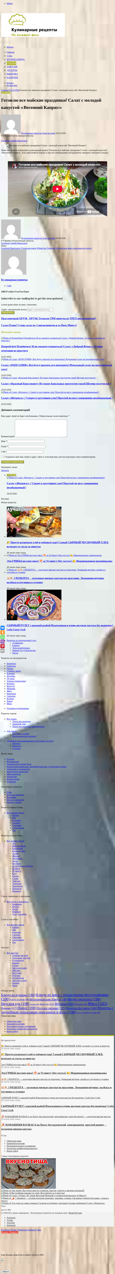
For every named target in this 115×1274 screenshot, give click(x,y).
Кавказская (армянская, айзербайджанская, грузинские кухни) (36, 766)
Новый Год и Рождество (24, 650)
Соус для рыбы (19, 914)
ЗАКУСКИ (12, 67)
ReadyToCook (75, 1213)
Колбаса (10, 683)
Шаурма (16, 970)
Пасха (15, 653)
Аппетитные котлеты (22, 866)
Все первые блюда (15, 813)
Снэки (15, 965)
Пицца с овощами (15, 800)
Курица (10, 698)
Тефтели (16, 881)
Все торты (12, 719)
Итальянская (13, 761)
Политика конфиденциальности (22, 1029)
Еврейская (12, 776)
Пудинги (16, 871)
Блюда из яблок (19, 999)
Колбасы (16, 863)
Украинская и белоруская (19, 764)
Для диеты (12, 731)
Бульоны (16, 820)
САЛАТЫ (11, 63)
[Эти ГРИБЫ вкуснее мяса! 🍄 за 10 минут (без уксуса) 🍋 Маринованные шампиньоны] (54, 555)
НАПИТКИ (12, 78)
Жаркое (15, 856)
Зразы (15, 861)
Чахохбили (17, 886)
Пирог (27, 1008)
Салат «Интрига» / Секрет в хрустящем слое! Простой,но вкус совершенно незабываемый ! (57, 398)
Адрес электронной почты (14, 309)
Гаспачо (16, 823)
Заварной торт (19, 724)
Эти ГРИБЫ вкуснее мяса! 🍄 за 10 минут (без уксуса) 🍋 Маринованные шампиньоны (59, 561)
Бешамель (17, 904)
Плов (9, 792)
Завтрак (35, 1004)
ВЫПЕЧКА (12, 74)
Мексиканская (13, 774)
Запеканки (17, 858)
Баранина (11, 663)
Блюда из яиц (18, 851)
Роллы (15, 876)
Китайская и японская (17, 771)
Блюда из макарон (15, 795)
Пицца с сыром (14, 802)
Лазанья (16, 868)
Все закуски (12, 953)
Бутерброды (18, 960)
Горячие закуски (20, 955)
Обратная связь (14, 1021)
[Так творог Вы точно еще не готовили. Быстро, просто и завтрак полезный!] (42, 1190)
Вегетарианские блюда (48, 999)
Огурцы (10, 678)
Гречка (10, 668)
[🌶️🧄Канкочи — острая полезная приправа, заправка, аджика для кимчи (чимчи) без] (57, 1200)
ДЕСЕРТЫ (12, 70)
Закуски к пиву (19, 968)
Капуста (11, 686)
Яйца (9, 703)
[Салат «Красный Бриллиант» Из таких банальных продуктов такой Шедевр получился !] (48, 378)
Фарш (9, 701)
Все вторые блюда (15, 841)
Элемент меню (14, 671)
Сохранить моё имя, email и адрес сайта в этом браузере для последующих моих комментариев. (50, 457)
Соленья (16, 748)
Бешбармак (17, 848)
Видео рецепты (84, 999)
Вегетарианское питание (24, 736)
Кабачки (11, 673)
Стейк (15, 878)
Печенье (9, 1008)
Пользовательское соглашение (21, 1026)
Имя (4, 441)
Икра (14, 985)
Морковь (11, 688)
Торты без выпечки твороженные (28, 726)
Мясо (9, 691)
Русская (10, 759)
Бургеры (16, 975)
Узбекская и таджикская (18, 769)
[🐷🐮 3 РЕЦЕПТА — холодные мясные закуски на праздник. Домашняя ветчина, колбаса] (60, 572)
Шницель (16, 888)
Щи (14, 818)
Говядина (11, 666)
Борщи (15, 815)
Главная (10, 52)
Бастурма (16, 973)
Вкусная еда (15, 1004)
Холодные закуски (21, 958)
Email (4, 446)
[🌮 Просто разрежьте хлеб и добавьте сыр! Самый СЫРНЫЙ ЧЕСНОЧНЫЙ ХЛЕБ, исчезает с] (34, 536)
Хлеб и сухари (92, 1013)
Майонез (16, 912)
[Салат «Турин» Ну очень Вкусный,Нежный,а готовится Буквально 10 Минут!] (44, 1195)
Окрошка (16, 825)
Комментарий (7, 436)
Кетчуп (15, 907)
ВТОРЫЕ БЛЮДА (16, 59)
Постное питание (20, 734)
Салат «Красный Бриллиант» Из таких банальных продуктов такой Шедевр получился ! (56, 384)
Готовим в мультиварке (18, 708)
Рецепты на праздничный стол (21, 640)
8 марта (15, 645)
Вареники (11, 797)
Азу (14, 843)
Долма (15, 853)
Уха (14, 830)
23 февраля (17, 643)
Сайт (3, 451)
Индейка (11, 676)
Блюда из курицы (18, 995)
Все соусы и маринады (17, 901)
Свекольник (18, 828)
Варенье (16, 743)
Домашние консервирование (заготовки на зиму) (30, 741)
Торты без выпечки (21, 721)
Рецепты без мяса (81, 1008)
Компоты (16, 746)
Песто (15, 909)
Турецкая (11, 781)
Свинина (11, 696)
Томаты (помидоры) (16, 681)
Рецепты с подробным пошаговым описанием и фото (57, 1010)
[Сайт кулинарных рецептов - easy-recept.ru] (33, 36)
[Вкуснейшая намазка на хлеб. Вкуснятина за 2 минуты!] (33, 1193)
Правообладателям (16, 1024)
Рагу (14, 873)
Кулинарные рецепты (31, 133)
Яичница (16, 891)
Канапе (15, 963)
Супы (9, 56)
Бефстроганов (19, 846)
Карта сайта (12, 1031)
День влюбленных (21, 648)
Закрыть (5, 1271)
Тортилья (16, 883)
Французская (13, 779)
